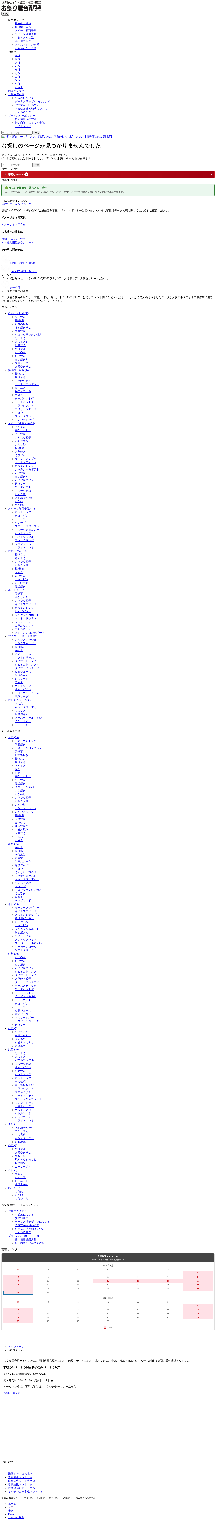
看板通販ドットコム (20, 1484)
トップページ (16, 1346)
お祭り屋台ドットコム (21, 1488)
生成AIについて (24, 97)
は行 (17, 73)
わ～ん (19, 87)
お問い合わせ (11, 1392)
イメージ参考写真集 (13, 224)
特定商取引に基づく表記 (30, 122)
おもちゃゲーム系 (25, 48)
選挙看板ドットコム (20, 1477)
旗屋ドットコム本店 (20, 1473)
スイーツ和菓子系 (25, 30)
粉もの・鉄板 (23, 23)
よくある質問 (23, 112)
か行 (17, 58)
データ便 (15, 287)
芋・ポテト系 (23, 41)
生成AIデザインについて (16, 204)
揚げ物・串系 (23, 27)
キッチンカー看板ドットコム (25, 1491)
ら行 (17, 83)
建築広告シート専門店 (21, 1480)
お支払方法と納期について (31, 108)
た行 (17, 66)
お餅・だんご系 (24, 37)
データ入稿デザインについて (32, 101)
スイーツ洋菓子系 (25, 34)
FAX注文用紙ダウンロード (17, 242)
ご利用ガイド (16, 94)
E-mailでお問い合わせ (24, 271)
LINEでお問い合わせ (22, 262)
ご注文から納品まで (27, 105)
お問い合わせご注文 (13, 239)
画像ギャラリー (17, 90)
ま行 (17, 76)
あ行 (17, 55)
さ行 (17, 62)
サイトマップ (23, 126)
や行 (17, 80)
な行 (17, 69)
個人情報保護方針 (25, 119)
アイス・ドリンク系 (27, 44)
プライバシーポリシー (21, 115)
